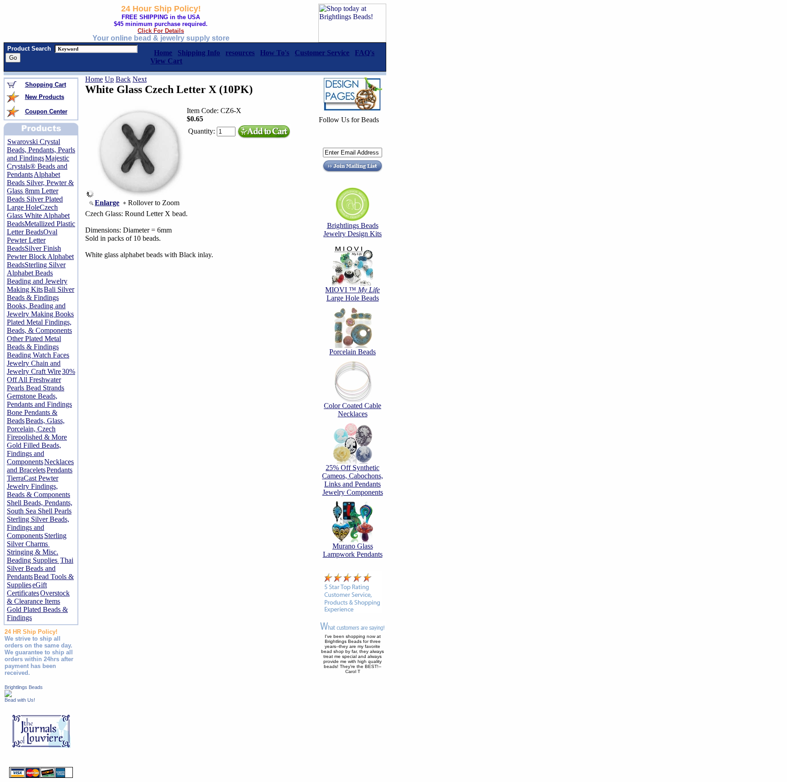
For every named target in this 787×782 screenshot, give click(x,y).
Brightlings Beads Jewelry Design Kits (352, 230)
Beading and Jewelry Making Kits (37, 285)
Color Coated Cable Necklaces (352, 410)
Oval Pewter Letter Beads (32, 240)
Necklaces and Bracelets (40, 466)
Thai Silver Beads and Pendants (40, 568)
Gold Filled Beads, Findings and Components (34, 453)
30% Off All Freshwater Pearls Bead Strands (41, 380)
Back (123, 79)
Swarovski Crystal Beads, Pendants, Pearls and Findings (41, 150)
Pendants (59, 470)
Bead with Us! (20, 700)
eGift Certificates (27, 589)
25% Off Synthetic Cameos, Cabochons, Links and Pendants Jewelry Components (352, 480)
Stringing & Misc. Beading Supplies (33, 556)
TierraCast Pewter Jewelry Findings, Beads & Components (38, 486)
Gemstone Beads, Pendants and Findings (39, 400)
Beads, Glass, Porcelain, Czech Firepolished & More (37, 429)
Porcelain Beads (352, 352)
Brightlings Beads (24, 687)
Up (109, 79)
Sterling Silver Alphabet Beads (36, 269)
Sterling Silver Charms (36, 540)
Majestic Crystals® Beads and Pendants (38, 166)
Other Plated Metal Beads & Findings (34, 343)
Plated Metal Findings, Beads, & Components (39, 326)
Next (140, 79)
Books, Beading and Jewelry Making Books (40, 310)
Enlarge (107, 203)
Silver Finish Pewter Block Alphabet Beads (40, 256)
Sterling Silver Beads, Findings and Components (38, 527)
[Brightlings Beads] (8, 695)
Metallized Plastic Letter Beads (41, 228)
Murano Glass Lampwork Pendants (353, 550)
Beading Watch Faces (38, 355)
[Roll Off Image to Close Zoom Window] (139, 195)
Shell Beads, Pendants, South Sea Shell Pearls (39, 507)
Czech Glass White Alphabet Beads (38, 215)
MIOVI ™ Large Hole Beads (352, 294)
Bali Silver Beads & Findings (40, 293)
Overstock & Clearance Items (38, 597)
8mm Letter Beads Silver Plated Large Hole (35, 199)
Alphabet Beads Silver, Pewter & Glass (40, 183)
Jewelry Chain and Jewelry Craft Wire (34, 367)
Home (94, 79)
